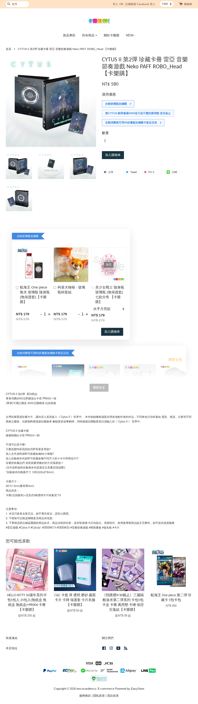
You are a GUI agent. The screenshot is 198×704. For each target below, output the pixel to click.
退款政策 (113, 695)
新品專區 (69, 35)
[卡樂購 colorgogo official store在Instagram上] (111, 648)
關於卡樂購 (111, 35)
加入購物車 (112, 331)
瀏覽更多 (99, 387)
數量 (105, 133)
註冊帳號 (130, 4)
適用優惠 (109, 94)
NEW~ (130, 35)
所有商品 (88, 35)
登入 (115, 4)
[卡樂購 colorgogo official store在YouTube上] (118, 648)
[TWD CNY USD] (166, 4)
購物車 (188, 4)
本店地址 (11, 648)
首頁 (8, 49)
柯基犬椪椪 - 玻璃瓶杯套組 (71, 289)
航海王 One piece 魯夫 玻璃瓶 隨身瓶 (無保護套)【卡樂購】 (35, 294)
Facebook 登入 (146, 4)
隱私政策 (99, 695)
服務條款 (85, 695)
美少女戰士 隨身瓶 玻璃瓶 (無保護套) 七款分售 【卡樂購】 (109, 294)
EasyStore (137, 688)
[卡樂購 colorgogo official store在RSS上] (126, 648)
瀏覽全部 (175, 360)
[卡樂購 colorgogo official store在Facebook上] (104, 648)
